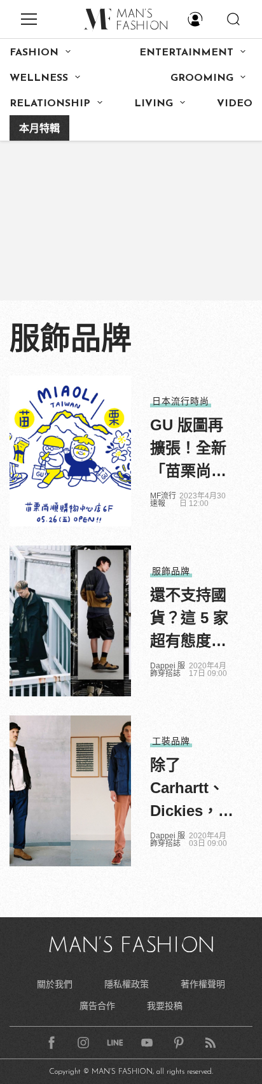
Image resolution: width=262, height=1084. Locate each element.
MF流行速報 (163, 499)
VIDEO (234, 104)
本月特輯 (39, 129)
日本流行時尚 (180, 401)
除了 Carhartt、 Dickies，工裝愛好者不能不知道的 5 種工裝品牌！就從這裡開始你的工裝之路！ (191, 789)
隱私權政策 (126, 984)
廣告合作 (97, 1006)
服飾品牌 (171, 571)
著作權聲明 (203, 984)
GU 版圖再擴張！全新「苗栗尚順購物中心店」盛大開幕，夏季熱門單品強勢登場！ (188, 449)
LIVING (153, 104)
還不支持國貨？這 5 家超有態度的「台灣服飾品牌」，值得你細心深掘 (189, 619)
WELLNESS (39, 78)
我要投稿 (165, 1006)
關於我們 (54, 984)
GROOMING (201, 78)
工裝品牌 (171, 741)
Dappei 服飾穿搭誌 (167, 669)
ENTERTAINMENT (186, 53)
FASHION (34, 53)
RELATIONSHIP (50, 104)
